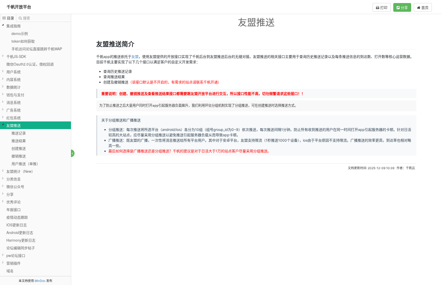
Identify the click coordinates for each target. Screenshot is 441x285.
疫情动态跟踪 (17, 217)
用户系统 (13, 71)
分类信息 (13, 178)
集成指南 (13, 25)
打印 (383, 7)
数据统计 (13, 87)
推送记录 (18, 132)
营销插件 (13, 263)
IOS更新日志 (16, 224)
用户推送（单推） (25, 163)
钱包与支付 (15, 94)
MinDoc (40, 280)
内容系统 (13, 79)
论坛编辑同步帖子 (20, 247)
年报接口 (13, 209)
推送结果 (18, 140)
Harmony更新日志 (20, 240)
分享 (404, 7)
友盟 (135, 56)
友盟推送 (13, 125)
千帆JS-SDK (16, 56)
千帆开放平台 (19, 7)
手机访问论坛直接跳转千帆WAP (36, 48)
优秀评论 (13, 201)
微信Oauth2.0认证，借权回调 (30, 64)
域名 (10, 270)
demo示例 (19, 33)
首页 (424, 7)
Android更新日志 (19, 232)
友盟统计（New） (20, 171)
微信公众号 (15, 186)
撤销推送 (18, 155)
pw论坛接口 (15, 255)
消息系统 (13, 102)
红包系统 (13, 117)
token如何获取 (23, 41)
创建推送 (18, 148)
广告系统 (13, 110)
